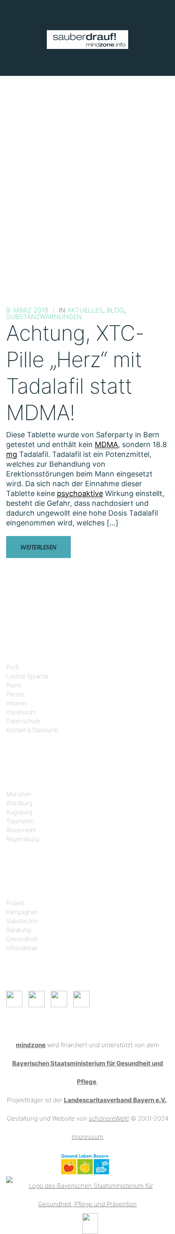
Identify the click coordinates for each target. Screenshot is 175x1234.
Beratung (18, 930)
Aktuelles (85, 310)
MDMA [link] (106, 444)
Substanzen (22, 921)
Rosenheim (21, 830)
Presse (15, 694)
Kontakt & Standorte (32, 730)
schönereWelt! (109, 1118)
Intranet (16, 703)
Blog (115, 310)
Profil (12, 667)
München (19, 794)
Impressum (21, 712)
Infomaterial (21, 948)
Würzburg (19, 803)
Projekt (15, 903)
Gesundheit (21, 939)
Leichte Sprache (27, 676)
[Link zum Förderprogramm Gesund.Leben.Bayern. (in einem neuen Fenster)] (85, 1164)
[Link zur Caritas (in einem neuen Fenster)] (90, 1223)
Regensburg (22, 839)
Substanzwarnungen (44, 316)
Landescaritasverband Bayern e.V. (115, 1100)
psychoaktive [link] (80, 493)
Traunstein (20, 821)
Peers (14, 685)
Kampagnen (22, 912)
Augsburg (19, 812)
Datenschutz (23, 721)
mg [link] (11, 454)
